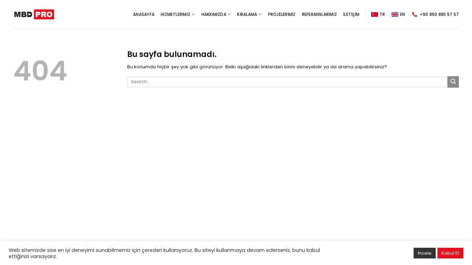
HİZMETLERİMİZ (175, 14)
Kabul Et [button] (450, 253)
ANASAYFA (143, 14)
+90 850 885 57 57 (439, 14)
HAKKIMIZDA (213, 14)
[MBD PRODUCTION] (34, 14)
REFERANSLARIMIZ (319, 14)
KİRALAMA (247, 14)
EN (402, 14)
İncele (425, 253)
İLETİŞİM (351, 14)
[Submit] (453, 82)
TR (382, 14)
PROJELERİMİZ (282, 14)
